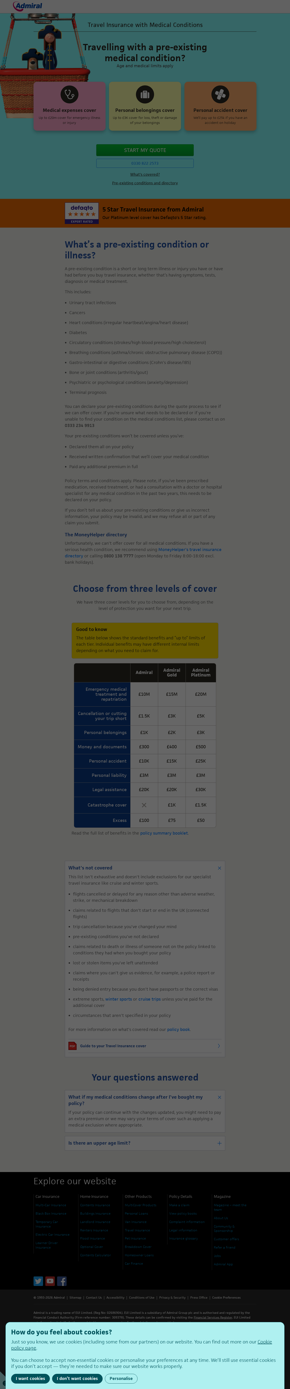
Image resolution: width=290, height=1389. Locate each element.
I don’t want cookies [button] (77, 1378)
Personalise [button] (121, 1378)
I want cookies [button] (30, 1378)
